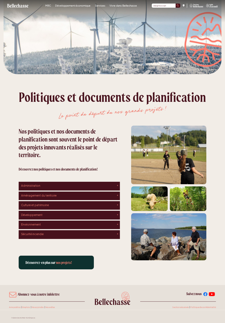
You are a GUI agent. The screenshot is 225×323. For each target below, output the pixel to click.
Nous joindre (38, 307)
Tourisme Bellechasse (197, 6)
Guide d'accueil (212, 6)
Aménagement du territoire (39, 195)
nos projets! (49, 262)
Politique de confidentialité (203, 307)
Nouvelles (50, 307)
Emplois (26, 307)
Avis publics (15, 307)
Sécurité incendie (32, 234)
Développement (32, 215)
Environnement (31, 224)
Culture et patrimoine (35, 205)
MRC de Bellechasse (18, 6)
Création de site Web (18, 318)
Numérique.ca (30, 318)
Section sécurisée (180, 307)
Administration (30, 185)
